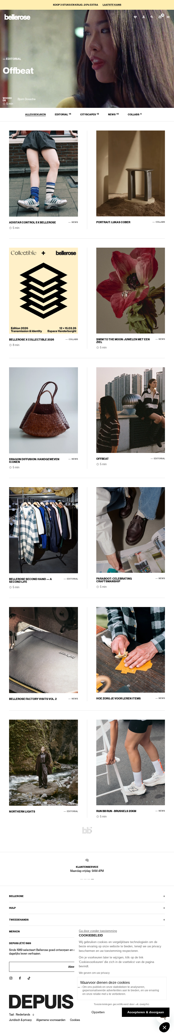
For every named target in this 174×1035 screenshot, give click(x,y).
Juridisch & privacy (20, 1020)
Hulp (12, 907)
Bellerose (16, 896)
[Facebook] (20, 978)
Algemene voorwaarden (50, 1020)
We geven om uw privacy (94, 973)
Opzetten (98, 1012)
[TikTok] (29, 978)
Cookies (75, 1020)
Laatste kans (112, 5)
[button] (164, 1027)
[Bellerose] (17, 17)
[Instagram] (11, 978)
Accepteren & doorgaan (145, 1012)
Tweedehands (19, 919)
